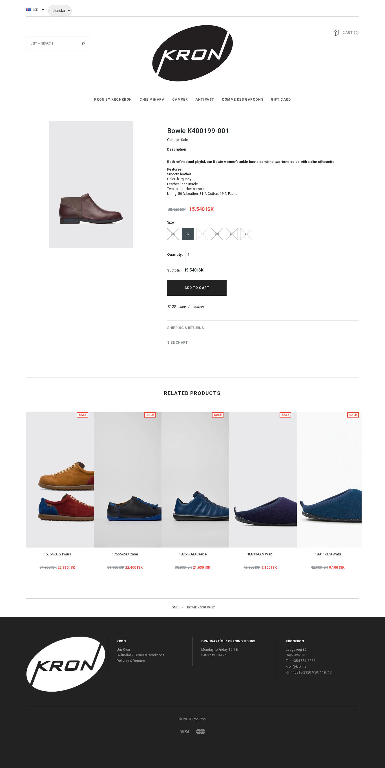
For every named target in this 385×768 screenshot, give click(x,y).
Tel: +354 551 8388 (300, 661)
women (198, 306)
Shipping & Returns (185, 328)
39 (217, 234)
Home (173, 607)
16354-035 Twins (57, 554)
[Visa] (184, 731)
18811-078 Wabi (328, 554)
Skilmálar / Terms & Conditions (141, 655)
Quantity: (175, 254)
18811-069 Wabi (260, 554)
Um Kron (123, 650)
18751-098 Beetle (193, 554)
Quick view (51, 470)
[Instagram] (65, 664)
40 (232, 234)
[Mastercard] (200, 731)
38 (202, 234)
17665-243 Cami (125, 554)
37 (188, 234)
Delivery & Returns (131, 661)
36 (173, 234)
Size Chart (177, 343)
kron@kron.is (296, 666)
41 (246, 234)
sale (182, 306)
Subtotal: (174, 270)
